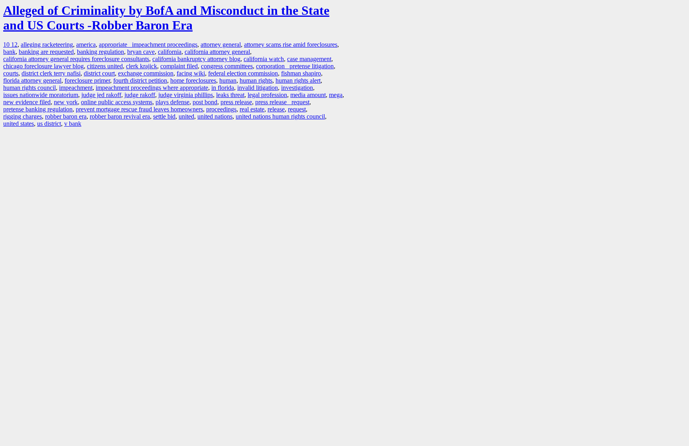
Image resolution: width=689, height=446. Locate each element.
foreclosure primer (87, 80)
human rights (256, 80)
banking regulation (100, 51)
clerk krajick (141, 66)
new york (66, 102)
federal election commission (243, 73)
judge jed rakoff (101, 94)
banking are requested (46, 51)
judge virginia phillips (185, 94)
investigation (297, 87)
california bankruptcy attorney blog (196, 59)
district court (99, 73)
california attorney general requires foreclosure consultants (76, 59)
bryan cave (141, 51)
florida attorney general (32, 80)
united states (18, 123)
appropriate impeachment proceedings (148, 44)
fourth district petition (140, 80)
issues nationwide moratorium (40, 94)
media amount (308, 94)
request (297, 109)
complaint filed (179, 66)
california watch (264, 59)
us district (49, 123)
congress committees (227, 66)
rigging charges (22, 116)
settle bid (164, 116)
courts (10, 73)
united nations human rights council (280, 116)
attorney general (221, 44)
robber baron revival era (120, 116)
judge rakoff (139, 94)
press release (236, 102)
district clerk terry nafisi (51, 73)
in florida (222, 87)
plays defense (172, 102)
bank (9, 51)
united (186, 116)
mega (336, 94)
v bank (72, 123)
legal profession (267, 94)
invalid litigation (257, 87)
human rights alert (298, 80)
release (276, 109)
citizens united (105, 66)
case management (309, 59)
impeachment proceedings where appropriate (152, 87)
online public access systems (116, 102)
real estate (252, 109)
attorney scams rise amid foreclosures (290, 44)
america (86, 44)
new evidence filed (27, 102)
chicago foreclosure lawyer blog (43, 66)
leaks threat (230, 94)
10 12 (10, 44)
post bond (205, 102)
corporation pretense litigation (295, 66)
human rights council (29, 87)
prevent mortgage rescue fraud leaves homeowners (139, 109)
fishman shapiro (301, 73)
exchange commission (145, 73)
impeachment (76, 87)
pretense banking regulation (38, 109)
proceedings (221, 109)
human (227, 80)
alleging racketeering (47, 44)
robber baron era (66, 116)
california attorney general (217, 51)
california (169, 51)
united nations (214, 116)
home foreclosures (193, 80)
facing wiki (191, 73)
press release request (282, 102)
